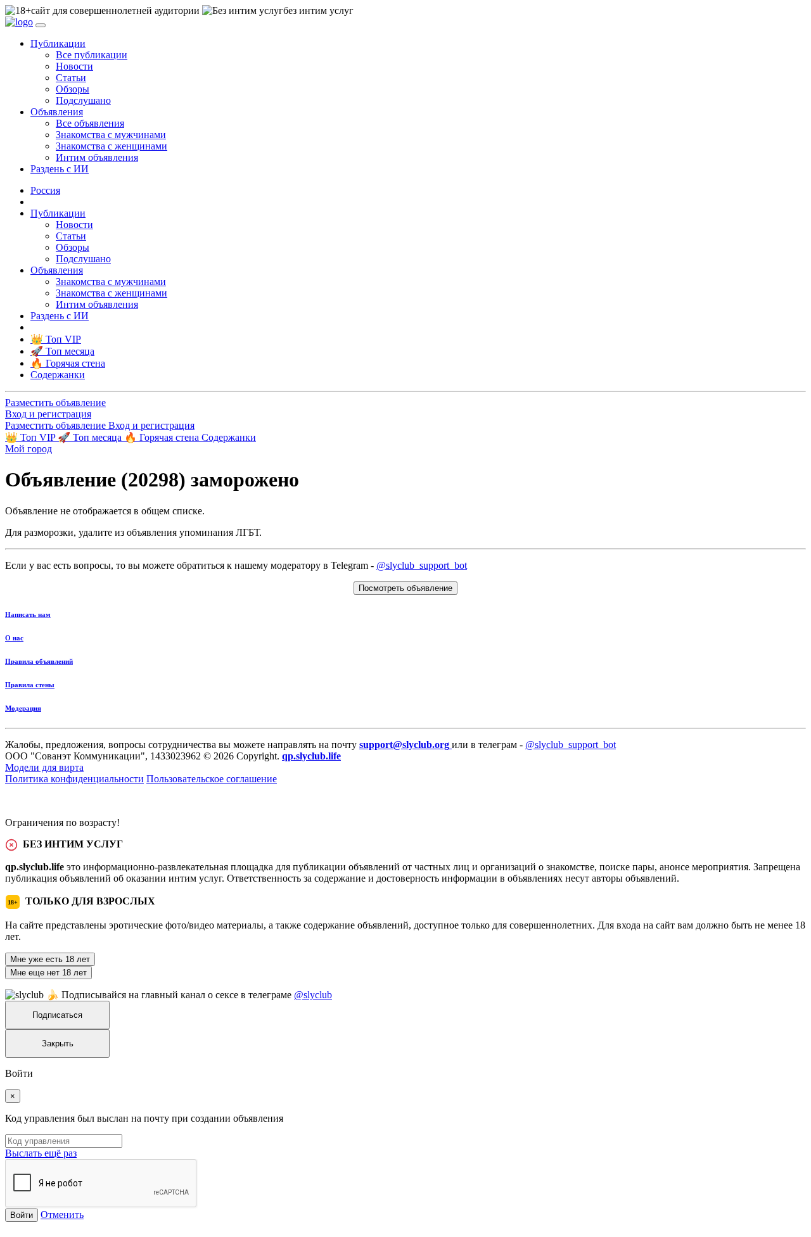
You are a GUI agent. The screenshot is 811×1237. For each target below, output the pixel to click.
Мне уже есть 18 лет (50, 959)
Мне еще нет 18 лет (48, 972)
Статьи (71, 77)
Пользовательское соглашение (211, 778)
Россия (45, 190)
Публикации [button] (58, 43)
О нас (14, 638)
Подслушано (83, 100)
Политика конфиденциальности (74, 778)
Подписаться (57, 1015)
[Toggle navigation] (40, 25)
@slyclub (313, 994)
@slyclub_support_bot (421, 565)
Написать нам (28, 614)
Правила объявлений (39, 661)
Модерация (23, 708)
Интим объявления (97, 157)
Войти (21, 1215)
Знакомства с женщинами (111, 146)
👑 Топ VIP (31, 437)
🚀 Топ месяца (91, 437)
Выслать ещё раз (41, 1153)
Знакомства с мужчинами (111, 134)
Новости (74, 66)
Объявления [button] (56, 111)
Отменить (62, 1214)
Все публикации (91, 54)
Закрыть (57, 1043)
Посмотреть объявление (405, 588)
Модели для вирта (44, 767)
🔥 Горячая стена (162, 437)
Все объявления (90, 123)
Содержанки (228, 437)
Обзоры (72, 89)
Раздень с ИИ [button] (59, 168)
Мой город (28, 448)
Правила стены (29, 684)
